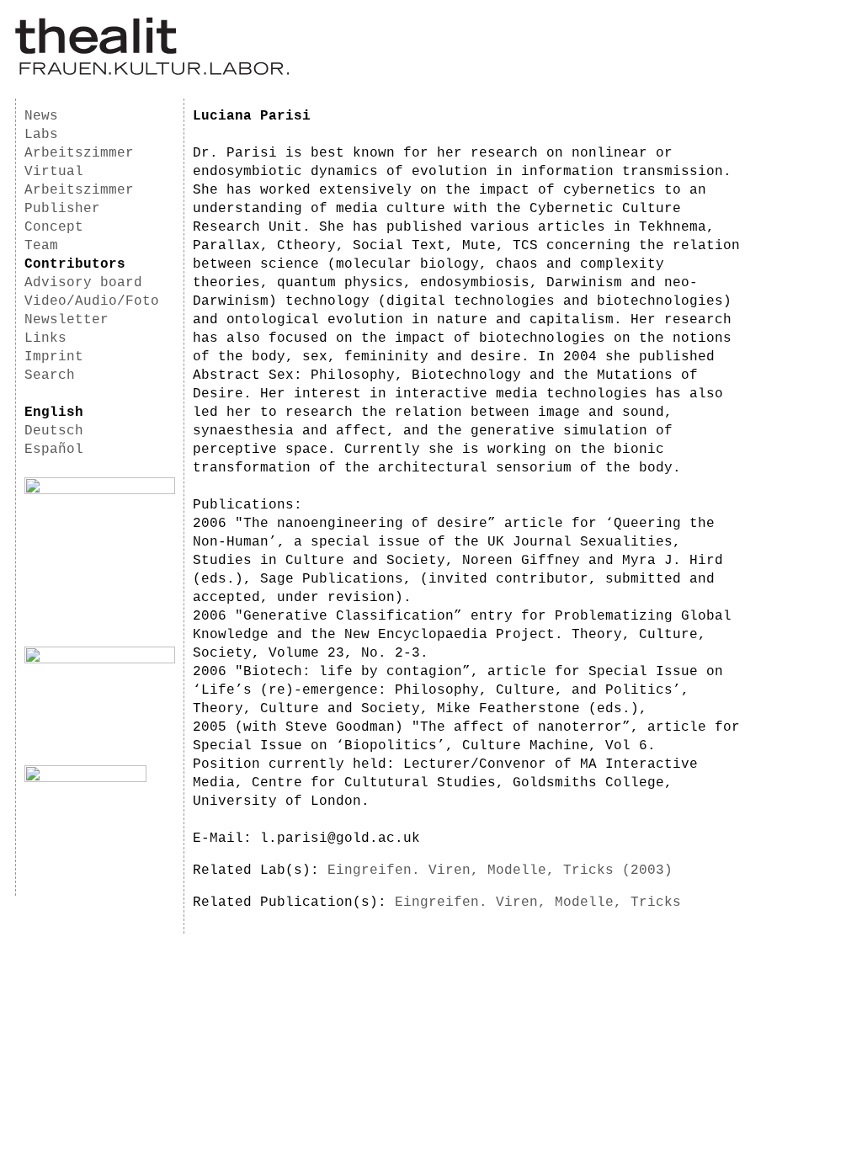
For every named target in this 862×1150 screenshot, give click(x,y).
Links (45, 338)
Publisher (62, 208)
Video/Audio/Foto (91, 301)
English (53, 412)
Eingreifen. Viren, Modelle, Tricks (538, 902)
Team (41, 245)
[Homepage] (152, 72)
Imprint (53, 357)
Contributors (74, 264)
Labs (41, 134)
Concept (53, 227)
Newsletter (66, 319)
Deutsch (53, 431)
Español (53, 449)
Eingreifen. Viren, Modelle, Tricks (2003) (500, 870)
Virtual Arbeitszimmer (79, 181)
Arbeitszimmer (79, 153)
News (41, 116)
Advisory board (83, 282)
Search (49, 375)
